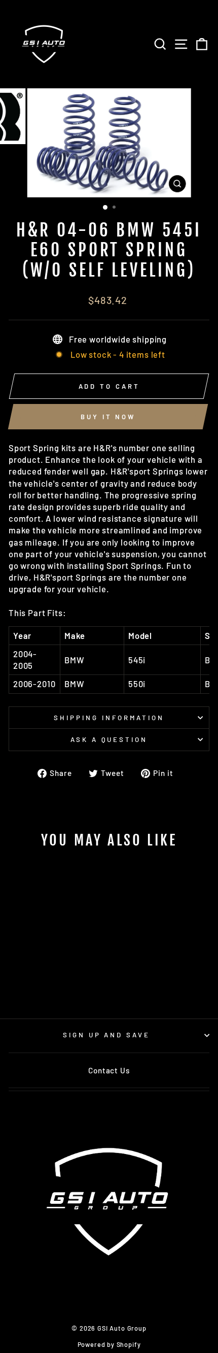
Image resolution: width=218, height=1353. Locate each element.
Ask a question (109, 739)
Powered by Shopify (109, 1344)
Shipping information (109, 718)
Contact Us (108, 1070)
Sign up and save (107, 1035)
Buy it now (108, 417)
